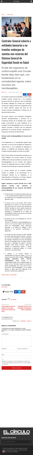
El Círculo (16, 1)
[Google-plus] (29, 94)
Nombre (4, 348)
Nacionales (4, 287)
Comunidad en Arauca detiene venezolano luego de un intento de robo (8, 309)
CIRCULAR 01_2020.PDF (9, 275)
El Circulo (5, 92)
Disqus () (29, 321)
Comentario (5, 334)
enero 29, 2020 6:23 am (13, 92)
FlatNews (16, 451)
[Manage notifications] (3, 451)
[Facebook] (24, 94)
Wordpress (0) (16, 321)
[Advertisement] (16, 6)
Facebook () (23, 321)
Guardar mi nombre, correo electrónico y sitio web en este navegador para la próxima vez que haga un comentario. (16, 363)
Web (3, 354)
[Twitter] (27, 94)
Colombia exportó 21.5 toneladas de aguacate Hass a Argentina (24, 308)
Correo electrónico (22, 348)
